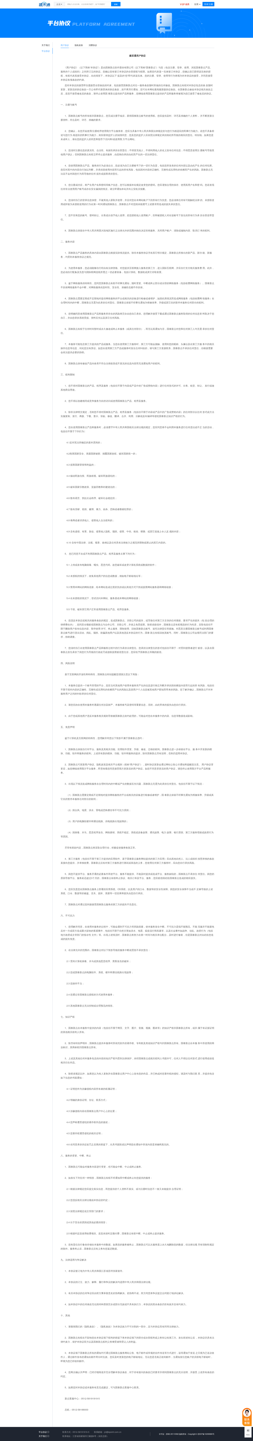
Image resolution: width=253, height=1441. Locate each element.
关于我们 (43, 1436)
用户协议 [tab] (65, 45)
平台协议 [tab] (46, 50)
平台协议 (43, 1431)
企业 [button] (58, 4)
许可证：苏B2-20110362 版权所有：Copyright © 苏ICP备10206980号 (186, 1434)
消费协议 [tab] (93, 45)
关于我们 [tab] (46, 45)
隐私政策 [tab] (79, 45)
